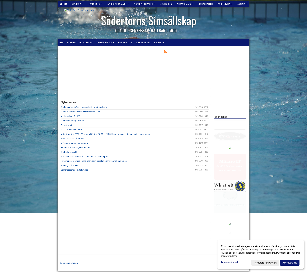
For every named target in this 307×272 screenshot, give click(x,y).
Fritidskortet (66, 125)
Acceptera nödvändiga (265, 262)
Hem (64, 4)
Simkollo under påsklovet (72, 120)
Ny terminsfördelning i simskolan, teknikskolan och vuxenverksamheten (94, 161)
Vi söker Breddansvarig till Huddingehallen (80, 111)
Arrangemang (184, 4)
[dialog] (260, 254)
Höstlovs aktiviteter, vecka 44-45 (75, 147)
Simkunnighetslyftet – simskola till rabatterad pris (84, 107)
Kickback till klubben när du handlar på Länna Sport (84, 156)
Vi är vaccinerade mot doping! (74, 143)
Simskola (76, 4)
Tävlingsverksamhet (117, 4)
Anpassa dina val (229, 262)
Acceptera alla (290, 262)
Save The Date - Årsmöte (72, 138)
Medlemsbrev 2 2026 (70, 116)
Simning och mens (69, 165)
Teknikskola (94, 4)
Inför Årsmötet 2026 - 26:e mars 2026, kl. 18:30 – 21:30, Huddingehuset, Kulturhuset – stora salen (105, 134)
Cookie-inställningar (69, 263)
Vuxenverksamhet (143, 4)
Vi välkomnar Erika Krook (72, 129)
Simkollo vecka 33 (69, 152)
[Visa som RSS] (165, 52)
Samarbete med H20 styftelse (74, 170)
